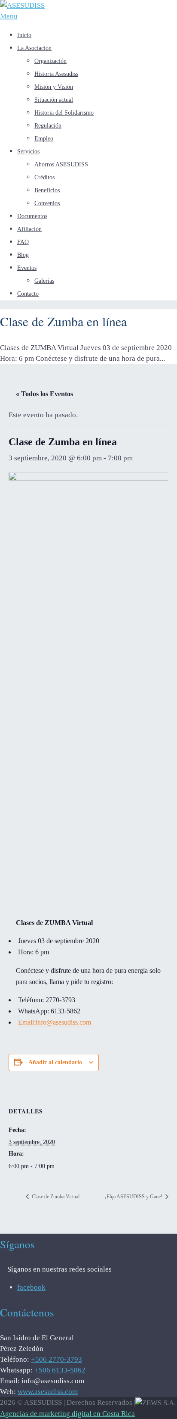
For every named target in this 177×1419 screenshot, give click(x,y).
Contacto (28, 294)
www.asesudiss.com (48, 1392)
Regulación (47, 125)
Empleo (43, 138)
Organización (50, 61)
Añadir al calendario (55, 1062)
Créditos (44, 177)
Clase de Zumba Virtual (55, 1197)
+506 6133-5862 (59, 1370)
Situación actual (53, 100)
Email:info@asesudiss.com (54, 1022)
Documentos (32, 216)
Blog (23, 255)
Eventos (27, 268)
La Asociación (34, 48)
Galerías (44, 281)
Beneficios (47, 190)
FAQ (23, 242)
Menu (9, 16)
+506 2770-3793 (56, 1359)
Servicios (28, 151)
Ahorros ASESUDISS (61, 164)
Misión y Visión (53, 87)
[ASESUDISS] (22, 5)
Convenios (47, 203)
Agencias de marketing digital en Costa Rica (67, 1414)
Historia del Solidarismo (64, 112)
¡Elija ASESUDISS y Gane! (134, 1197)
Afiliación (29, 229)
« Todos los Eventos (44, 393)
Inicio (24, 35)
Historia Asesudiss (56, 74)
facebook (31, 1287)
